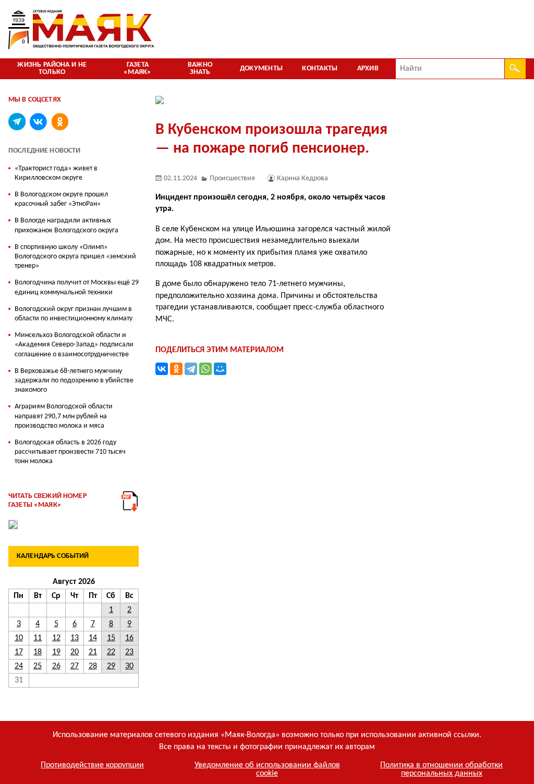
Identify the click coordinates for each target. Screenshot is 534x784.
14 (93, 638)
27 (74, 666)
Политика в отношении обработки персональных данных (441, 769)
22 (111, 652)
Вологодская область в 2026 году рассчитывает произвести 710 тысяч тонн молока (70, 452)
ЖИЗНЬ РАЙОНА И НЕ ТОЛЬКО (52, 68)
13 (74, 638)
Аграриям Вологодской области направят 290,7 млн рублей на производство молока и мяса (64, 416)
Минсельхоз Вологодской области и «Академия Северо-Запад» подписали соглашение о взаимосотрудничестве (74, 344)
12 (56, 638)
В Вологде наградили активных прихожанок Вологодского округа (66, 225)
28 (93, 666)
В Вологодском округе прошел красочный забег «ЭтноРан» (61, 199)
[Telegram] (191, 369)
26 (56, 666)
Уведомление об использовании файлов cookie (267, 769)
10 (19, 638)
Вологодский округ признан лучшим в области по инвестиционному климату (73, 313)
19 (56, 652)
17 (19, 652)
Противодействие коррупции (92, 765)
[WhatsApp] (205, 369)
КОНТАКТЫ (319, 68)
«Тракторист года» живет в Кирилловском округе (56, 173)
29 (111, 666)
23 (129, 652)
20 (74, 652)
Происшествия (232, 178)
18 (37, 652)
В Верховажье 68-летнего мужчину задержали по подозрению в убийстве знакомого (74, 380)
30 (129, 666)
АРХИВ (368, 68)
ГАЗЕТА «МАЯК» (138, 68)
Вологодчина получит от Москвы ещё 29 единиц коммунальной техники (77, 287)
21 (93, 652)
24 (19, 666)
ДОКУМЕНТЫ (261, 68)
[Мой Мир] (220, 369)
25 (37, 666)
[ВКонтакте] (161, 369)
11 (37, 638)
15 (111, 638)
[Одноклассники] (176, 369)
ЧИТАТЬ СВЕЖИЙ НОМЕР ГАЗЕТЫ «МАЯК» (47, 500)
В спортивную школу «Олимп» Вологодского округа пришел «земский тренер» (75, 256)
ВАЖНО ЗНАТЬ (200, 68)
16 (129, 638)
